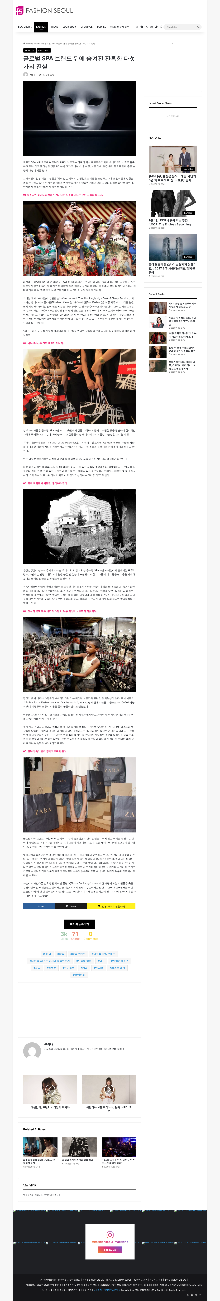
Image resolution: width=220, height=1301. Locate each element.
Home (28, 43)
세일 (37, 967)
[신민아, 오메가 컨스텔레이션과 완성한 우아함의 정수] (158, 352)
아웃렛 (52, 967)
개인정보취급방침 (112, 1290)
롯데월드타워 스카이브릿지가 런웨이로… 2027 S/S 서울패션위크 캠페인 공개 (172, 268)
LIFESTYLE (87, 26)
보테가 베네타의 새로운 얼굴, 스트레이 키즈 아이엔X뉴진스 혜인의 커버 (182, 365)
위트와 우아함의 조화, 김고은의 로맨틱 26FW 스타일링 (182, 321)
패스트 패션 (118, 967)
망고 (102, 960)
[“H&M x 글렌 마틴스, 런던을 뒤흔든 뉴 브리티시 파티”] (119, 1147)
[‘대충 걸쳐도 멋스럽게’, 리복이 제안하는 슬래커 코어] (158, 338)
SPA (61, 954)
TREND (54, 26)
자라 (85, 967)
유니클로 (69, 967)
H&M (48, 954)
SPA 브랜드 (78, 954)
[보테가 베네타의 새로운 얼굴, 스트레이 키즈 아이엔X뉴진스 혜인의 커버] (158, 366)
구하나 (32, 75)
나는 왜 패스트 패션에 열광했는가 (50, 960)
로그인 (47, 1195)
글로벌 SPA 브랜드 (104, 954)
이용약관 (97, 1290)
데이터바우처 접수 (119, 26)
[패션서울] (44, 10)
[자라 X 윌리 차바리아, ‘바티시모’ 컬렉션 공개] (40, 1147)
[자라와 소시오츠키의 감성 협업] (79, 1147)
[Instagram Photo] (29, 1226)
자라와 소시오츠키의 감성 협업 (77, 1159)
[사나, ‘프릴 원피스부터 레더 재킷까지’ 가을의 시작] (158, 308)
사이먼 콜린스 (121, 960)
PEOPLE (101, 26)
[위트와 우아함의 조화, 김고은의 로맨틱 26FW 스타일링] (158, 322)
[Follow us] (110, 1236)
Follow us (110, 1249)
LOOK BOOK (69, 26)
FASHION (41, 26)
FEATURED (24, 26)
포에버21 (80, 974)
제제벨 (99, 967)
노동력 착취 (84, 960)
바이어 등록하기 (79, 924)
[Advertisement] (138, 10)
